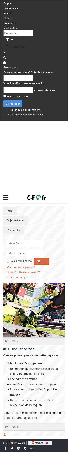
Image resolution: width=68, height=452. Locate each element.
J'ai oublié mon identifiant (25, 109)
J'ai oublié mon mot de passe (27, 114)
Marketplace (10, 28)
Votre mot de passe (45, 90)
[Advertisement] (34, 156)
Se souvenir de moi (17, 96)
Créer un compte (18, 277)
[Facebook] (6, 448)
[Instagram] (31, 448)
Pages (7, 3)
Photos (7, 18)
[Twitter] (12, 448)
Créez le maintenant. (43, 72)
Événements (10, 8)
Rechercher (17, 46)
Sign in (41, 261)
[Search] (4, 57)
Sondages (9, 23)
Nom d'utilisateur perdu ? (23, 272)
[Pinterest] (18, 448)
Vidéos (7, 13)
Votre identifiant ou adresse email (23, 83)
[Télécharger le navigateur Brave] (40, 442)
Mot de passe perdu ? (21, 267)
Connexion (13, 104)
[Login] (4, 62)
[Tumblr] (25, 448)
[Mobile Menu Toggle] (5, 197)
